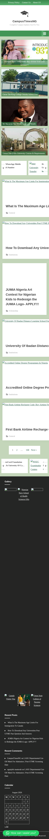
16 (28, 810)
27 (17, 818)
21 (21, 814)
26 (13, 818)
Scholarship (13, 311)
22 (24, 814)
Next (33, 450)
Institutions (13, 255)
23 (28, 814)
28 (21, 818)
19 (13, 814)
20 (17, 814)
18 (10, 814)
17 (6, 814)
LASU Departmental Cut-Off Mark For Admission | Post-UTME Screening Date (24, 761)
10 (6, 810)
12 (13, 810)
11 (10, 810)
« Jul (6, 827)
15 (24, 810)
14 (21, 810)
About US (37, 3)
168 (27, 450)
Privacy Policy (13, 3)
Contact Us (26, 3)
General (12, 213)
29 (24, 818)
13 (17, 810)
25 (10, 818)
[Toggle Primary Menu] (45, 33)
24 (6, 818)
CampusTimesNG (25, 21)
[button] (11, 590)
